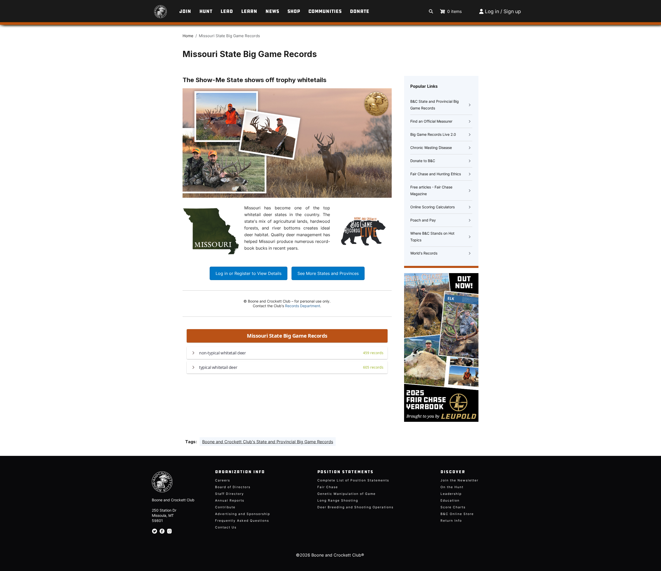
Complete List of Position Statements (353, 480)
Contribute (225, 507)
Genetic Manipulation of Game (346, 494)
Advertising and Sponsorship (242, 514)
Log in (492, 11)
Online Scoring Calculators (432, 207)
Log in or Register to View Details (248, 273)
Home (188, 36)
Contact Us (226, 527)
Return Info (451, 520)
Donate (359, 11)
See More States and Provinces (328, 273)
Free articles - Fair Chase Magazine (431, 190)
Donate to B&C (422, 160)
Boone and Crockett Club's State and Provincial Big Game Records (267, 441)
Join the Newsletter (459, 480)
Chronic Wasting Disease (431, 147)
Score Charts (453, 507)
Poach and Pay (423, 220)
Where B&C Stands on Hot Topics (432, 236)
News (272, 11)
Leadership (451, 494)
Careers (222, 480)
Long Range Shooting (337, 500)
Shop (293, 11)
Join (185, 11)
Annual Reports (229, 500)
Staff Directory (229, 494)
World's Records (423, 253)
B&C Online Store (457, 514)
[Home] (148, 9)
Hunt (205, 11)
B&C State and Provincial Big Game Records (434, 104)
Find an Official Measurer (431, 121)
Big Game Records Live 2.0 (433, 134)
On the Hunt (451, 487)
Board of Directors (232, 487)
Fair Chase (327, 487)
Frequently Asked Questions (242, 520)
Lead (227, 11)
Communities (325, 11)
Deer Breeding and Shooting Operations (355, 507)
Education (450, 500)
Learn (249, 11)
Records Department (302, 306)
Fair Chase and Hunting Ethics (435, 174)
